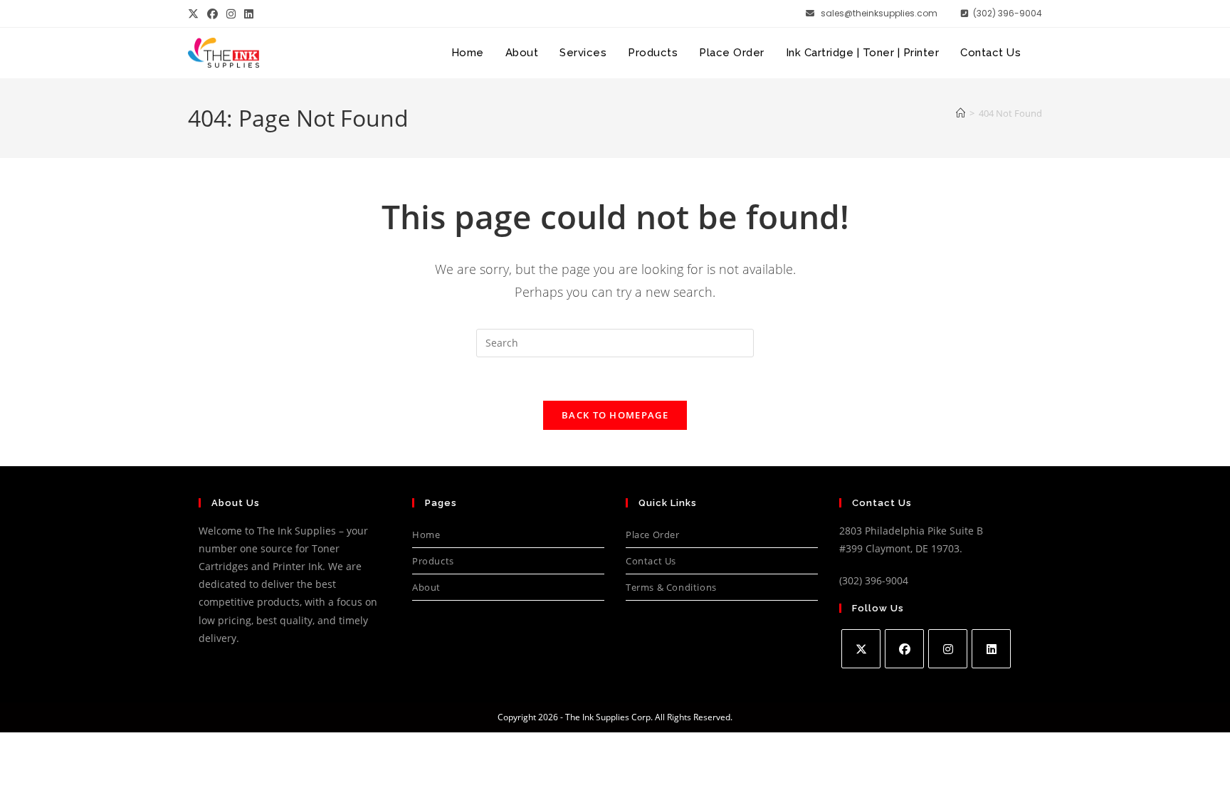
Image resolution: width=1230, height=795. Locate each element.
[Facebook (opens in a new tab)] (212, 13)
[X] (861, 648)
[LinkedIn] (991, 648)
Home (426, 534)
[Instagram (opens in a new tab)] (231, 13)
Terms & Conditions (671, 587)
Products (433, 560)
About (426, 587)
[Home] (960, 113)
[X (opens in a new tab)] (195, 13)
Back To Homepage (615, 415)
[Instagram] (947, 648)
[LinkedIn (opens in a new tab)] (249, 13)
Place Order (653, 534)
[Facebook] (904, 648)
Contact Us (651, 560)
